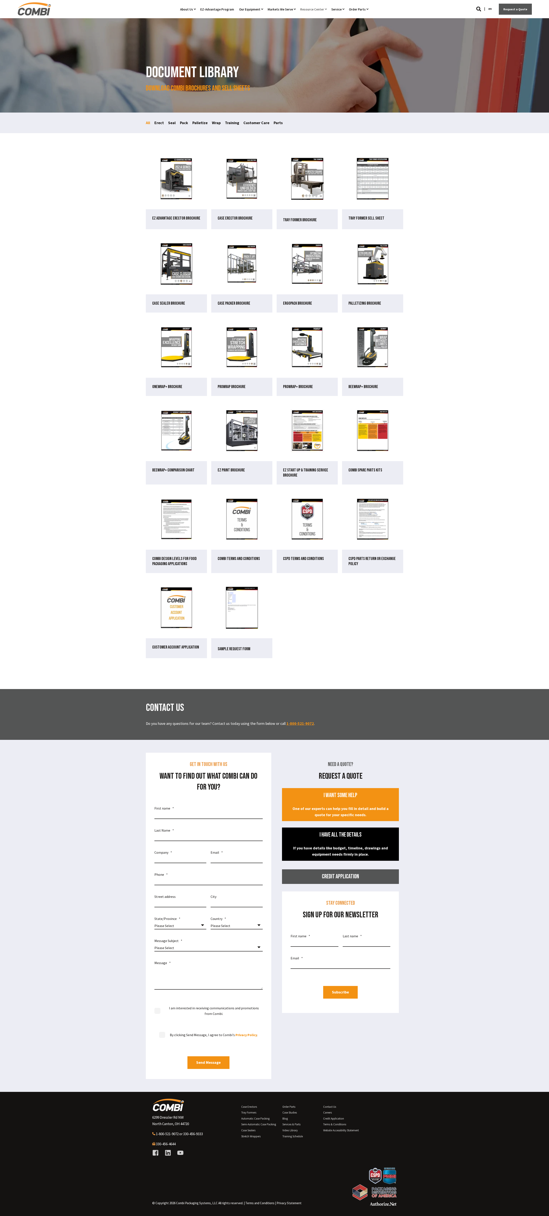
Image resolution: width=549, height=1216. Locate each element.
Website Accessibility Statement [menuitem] (341, 1130)
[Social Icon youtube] (179, 1153)
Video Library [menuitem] (290, 1130)
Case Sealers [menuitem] (248, 1130)
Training (232, 122)
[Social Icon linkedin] (168, 1153)
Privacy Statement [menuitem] (289, 1203)
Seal (172, 122)
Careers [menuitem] (327, 1112)
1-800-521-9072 (300, 723)
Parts (278, 122)
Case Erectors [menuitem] (249, 1107)
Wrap (216, 122)
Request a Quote (515, 9)
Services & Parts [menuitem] (291, 1124)
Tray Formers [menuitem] (248, 1112)
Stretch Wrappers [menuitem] (251, 1136)
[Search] (479, 9)
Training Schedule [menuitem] (292, 1136)
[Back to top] (540, 1207)
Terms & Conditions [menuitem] (334, 1124)
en (490, 9)
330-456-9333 (193, 1134)
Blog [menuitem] (285, 1118)
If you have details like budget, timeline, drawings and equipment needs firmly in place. (340, 844)
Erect (159, 122)
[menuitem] (259, 1203)
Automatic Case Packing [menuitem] (255, 1118)
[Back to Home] (34, 14)
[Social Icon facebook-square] (157, 1153)
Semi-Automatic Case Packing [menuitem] (258, 1124)
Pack (184, 122)
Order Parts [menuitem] (288, 1107)
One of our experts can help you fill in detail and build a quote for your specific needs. (341, 804)
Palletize (200, 122)
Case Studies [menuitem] (289, 1112)
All (148, 122)
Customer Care (256, 122)
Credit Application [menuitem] (333, 1118)
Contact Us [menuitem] (329, 1107)
